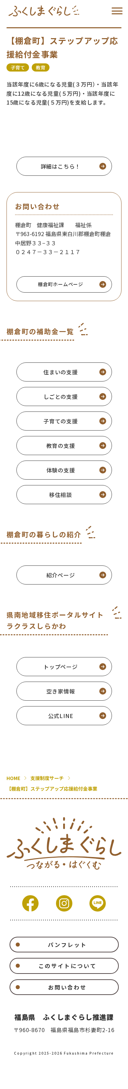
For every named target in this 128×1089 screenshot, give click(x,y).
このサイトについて (68, 966)
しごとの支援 (60, 396)
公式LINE (60, 716)
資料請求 (40, 1079)
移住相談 (60, 495)
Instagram (64, 903)
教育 (40, 67)
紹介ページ (60, 575)
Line (97, 903)
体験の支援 (60, 470)
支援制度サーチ (47, 778)
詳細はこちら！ (61, 166)
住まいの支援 (60, 372)
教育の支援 (60, 445)
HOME (13, 778)
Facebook (30, 903)
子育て (18, 67)
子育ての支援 (60, 421)
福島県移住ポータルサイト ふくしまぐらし (44, 10)
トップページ (60, 667)
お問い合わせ (67, 987)
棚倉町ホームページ (60, 284)
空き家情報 (60, 691)
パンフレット (67, 944)
